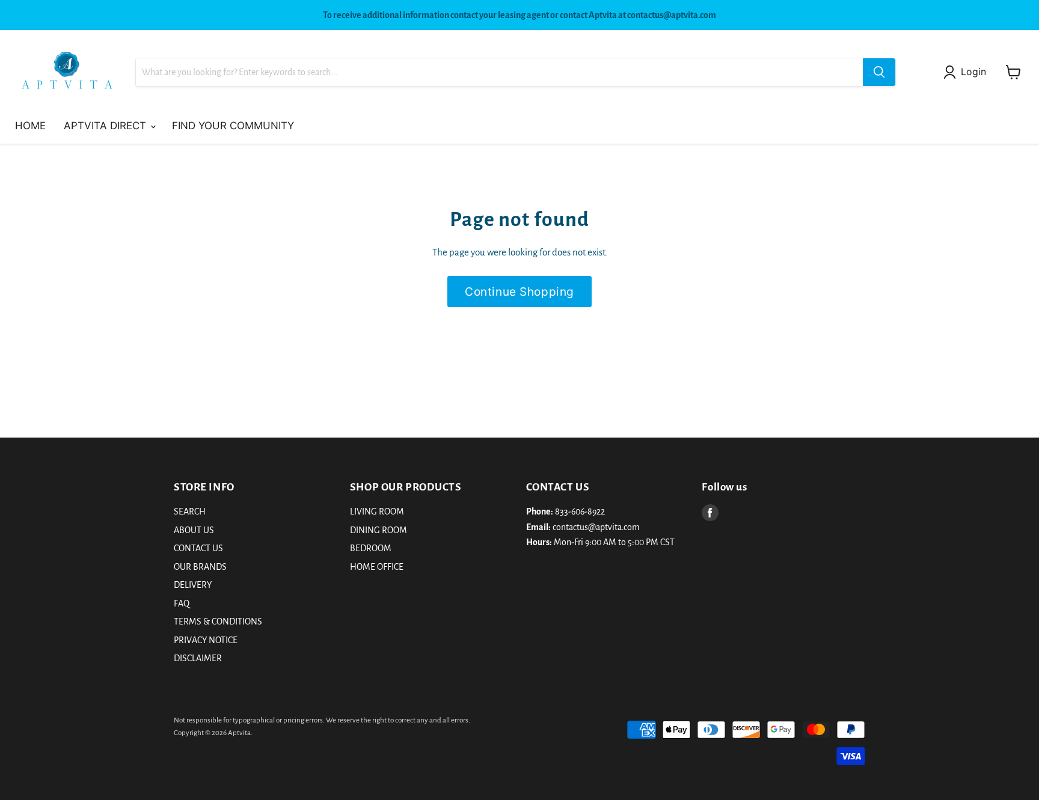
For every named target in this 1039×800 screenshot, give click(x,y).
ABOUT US (194, 530)
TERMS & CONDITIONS (218, 621)
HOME (30, 126)
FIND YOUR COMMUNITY (233, 126)
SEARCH (190, 511)
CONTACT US (198, 548)
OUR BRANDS (200, 567)
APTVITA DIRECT (106, 126)
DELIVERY (193, 585)
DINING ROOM (378, 530)
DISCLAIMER (198, 658)
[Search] (879, 72)
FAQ (181, 603)
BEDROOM (370, 548)
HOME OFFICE (376, 567)
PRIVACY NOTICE (206, 640)
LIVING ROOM (377, 511)
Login (973, 72)
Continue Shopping (519, 291)
